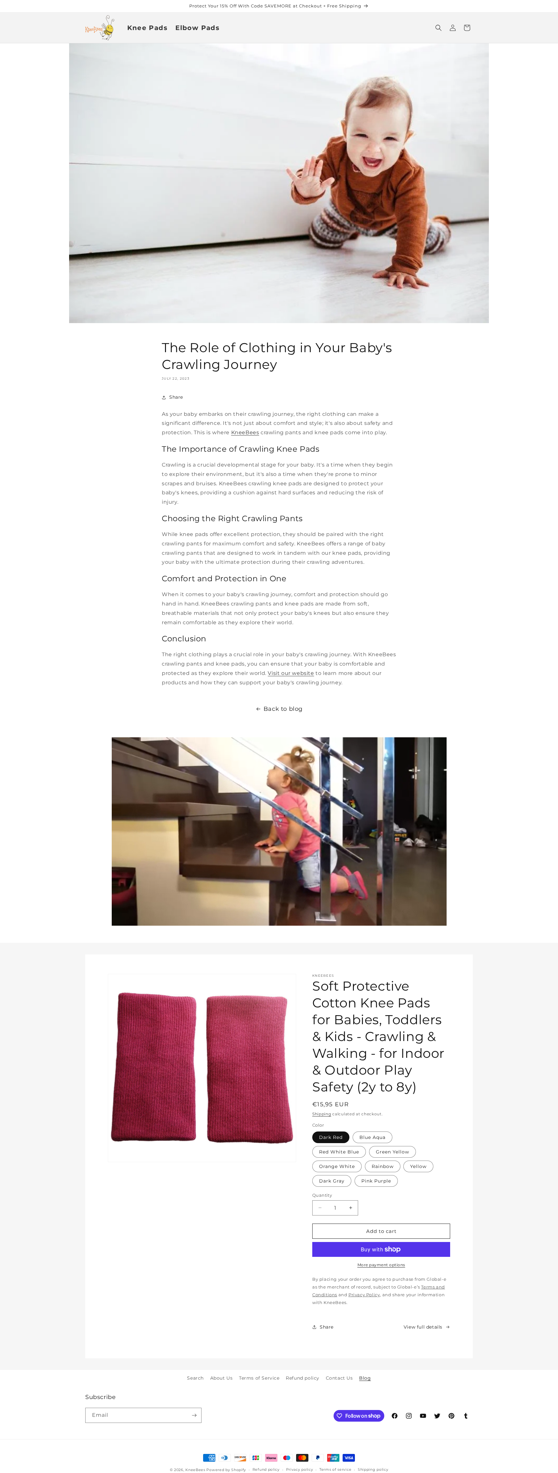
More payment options (381, 1264)
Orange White (337, 1166)
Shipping (321, 1113)
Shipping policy (373, 1469)
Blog (365, 1378)
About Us (221, 1378)
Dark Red (331, 1137)
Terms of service (335, 1469)
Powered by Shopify (226, 1470)
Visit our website (291, 673)
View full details (423, 1327)
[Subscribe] (194, 1415)
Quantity (322, 1194)
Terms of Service (259, 1378)
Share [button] (176, 397)
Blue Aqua (372, 1137)
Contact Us (339, 1378)
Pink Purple (376, 1181)
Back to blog (283, 708)
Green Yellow (392, 1151)
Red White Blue (339, 1151)
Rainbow (383, 1166)
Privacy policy (299, 1469)
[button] (438, 28)
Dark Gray (332, 1181)
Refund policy (302, 1378)
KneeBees (245, 433)
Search (195, 1378)
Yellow (418, 1166)
